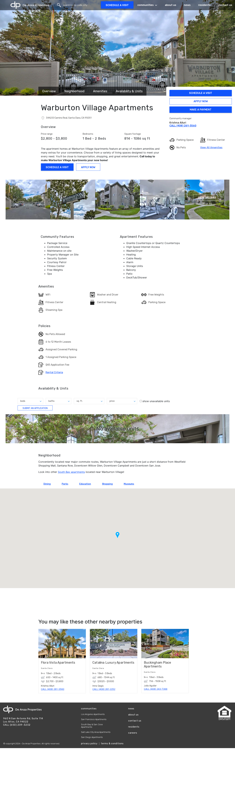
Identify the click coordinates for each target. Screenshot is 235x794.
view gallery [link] (207, 197)
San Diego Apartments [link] (92, 737)
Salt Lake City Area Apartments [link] (95, 732)
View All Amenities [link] (211, 147)
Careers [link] (132, 733)
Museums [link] (129, 484)
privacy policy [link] (89, 743)
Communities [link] (145, 5)
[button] (28, 199)
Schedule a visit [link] (117, 5)
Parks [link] (65, 484)
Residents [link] (204, 5)
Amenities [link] (100, 91)
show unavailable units (156, 401)
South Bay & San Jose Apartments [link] (92, 725)
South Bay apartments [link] (71, 471)
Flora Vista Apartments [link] (58, 662)
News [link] (187, 5)
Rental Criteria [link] (54, 372)
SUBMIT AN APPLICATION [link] (35, 408)
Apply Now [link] (198, 102)
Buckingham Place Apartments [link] (157, 664)
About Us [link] (170, 5)
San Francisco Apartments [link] (93, 719)
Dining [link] (47, 484)
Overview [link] (49, 91)
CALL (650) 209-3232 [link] (17, 725)
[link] (30, 5)
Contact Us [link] (134, 720)
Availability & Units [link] (129, 91)
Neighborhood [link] (74, 91)
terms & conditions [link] (112, 743)
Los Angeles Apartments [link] (93, 714)
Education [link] (85, 484)
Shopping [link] (107, 484)
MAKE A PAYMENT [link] (200, 110)
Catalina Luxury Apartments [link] (113, 662)
